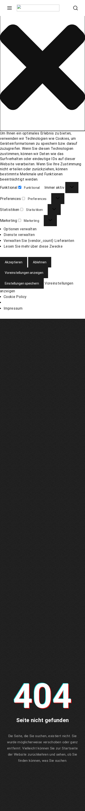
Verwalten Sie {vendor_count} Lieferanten (39, 240)
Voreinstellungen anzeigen (24, 273)
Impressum (13, 308)
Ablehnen (39, 262)
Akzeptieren (13, 262)
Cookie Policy (15, 297)
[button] (42, 68)
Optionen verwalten (20, 229)
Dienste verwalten (19, 235)
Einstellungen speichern (22, 283)
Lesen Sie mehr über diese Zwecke (33, 246)
